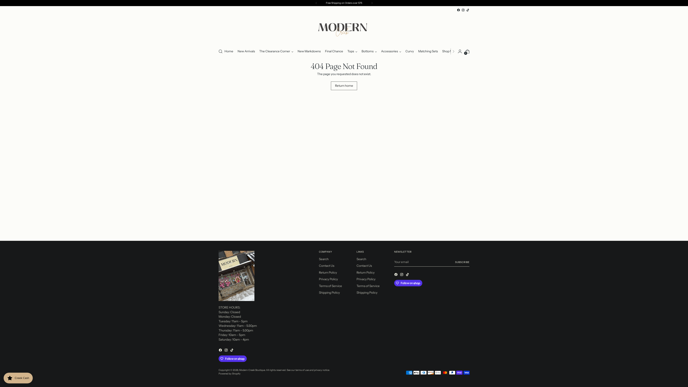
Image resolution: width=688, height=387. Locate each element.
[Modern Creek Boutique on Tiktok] (467, 10)
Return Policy (328, 272)
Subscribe (462, 262)
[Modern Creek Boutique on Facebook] (458, 10)
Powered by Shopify (229, 373)
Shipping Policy (329, 292)
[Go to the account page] (460, 51)
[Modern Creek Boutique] (344, 29)
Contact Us (326, 265)
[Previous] (316, 3)
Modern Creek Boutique (252, 370)
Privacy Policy (328, 279)
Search (324, 259)
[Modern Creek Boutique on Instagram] (463, 10)
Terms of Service (330, 286)
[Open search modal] (220, 51)
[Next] (372, 3)
